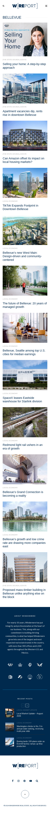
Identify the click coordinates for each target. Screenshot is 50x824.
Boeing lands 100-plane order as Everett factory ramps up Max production (31, 743)
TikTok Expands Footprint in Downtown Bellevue (20, 207)
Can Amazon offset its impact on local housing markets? (23, 160)
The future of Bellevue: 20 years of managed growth (25, 305)
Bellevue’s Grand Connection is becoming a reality (23, 493)
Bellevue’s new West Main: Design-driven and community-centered (22, 256)
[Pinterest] (24, 781)
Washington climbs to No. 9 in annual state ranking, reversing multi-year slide (30, 728)
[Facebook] (12, 781)
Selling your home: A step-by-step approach (24, 65)
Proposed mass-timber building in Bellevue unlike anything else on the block (24, 593)
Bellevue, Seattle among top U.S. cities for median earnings (24, 352)
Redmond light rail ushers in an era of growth (23, 446)
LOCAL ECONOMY (10, 201)
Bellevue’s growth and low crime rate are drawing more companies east (24, 543)
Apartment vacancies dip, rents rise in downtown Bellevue (22, 113)
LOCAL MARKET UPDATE (27, 710)
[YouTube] (30, 781)
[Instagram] (18, 781)
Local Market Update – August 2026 (30, 714)
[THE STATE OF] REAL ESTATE (15, 60)
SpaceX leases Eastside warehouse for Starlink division (22, 399)
